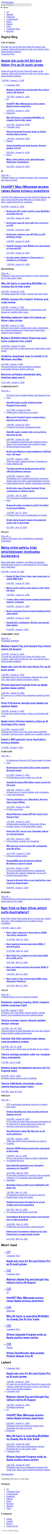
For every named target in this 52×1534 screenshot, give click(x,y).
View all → (6, 175)
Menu (5, 7)
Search (4, 5)
